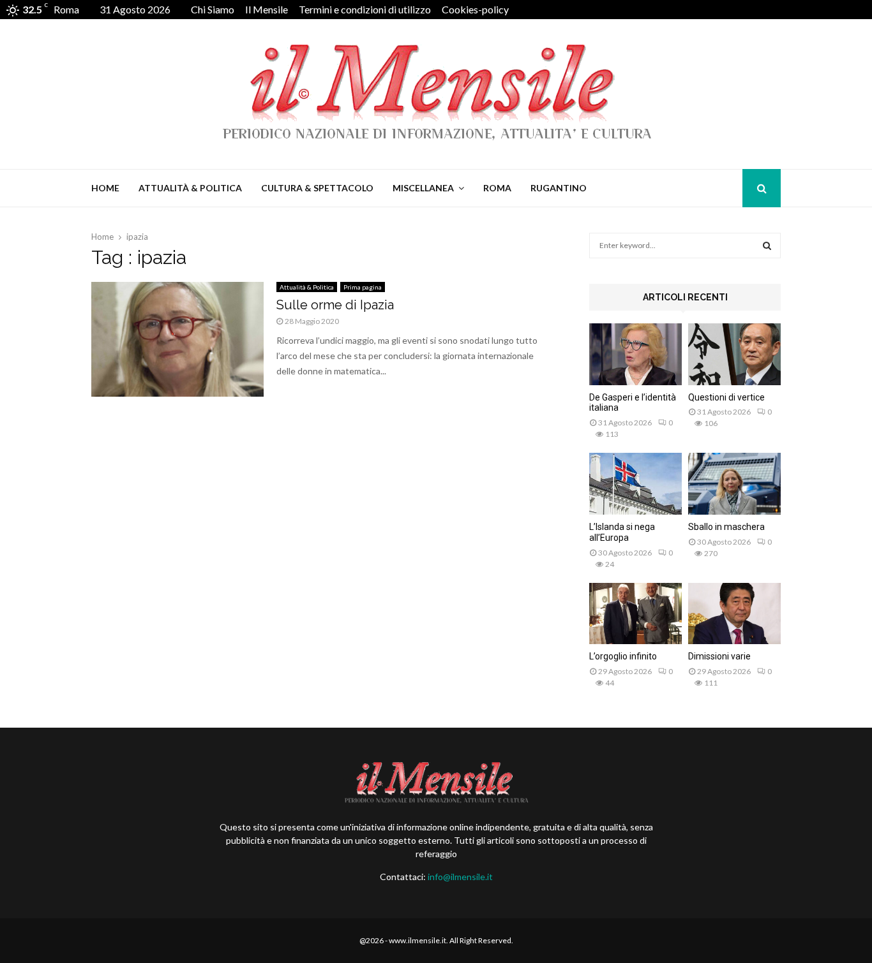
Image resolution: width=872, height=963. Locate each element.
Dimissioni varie (719, 656)
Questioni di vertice (726, 397)
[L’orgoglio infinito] (635, 614)
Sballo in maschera (726, 527)
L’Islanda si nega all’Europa (622, 532)
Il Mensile (266, 9)
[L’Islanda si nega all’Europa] (635, 484)
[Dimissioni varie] (734, 614)
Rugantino (558, 187)
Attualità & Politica (190, 187)
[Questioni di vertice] (734, 354)
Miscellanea (423, 187)
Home (105, 187)
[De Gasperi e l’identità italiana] (635, 354)
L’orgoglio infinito (623, 656)
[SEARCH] (767, 245)
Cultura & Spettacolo (317, 187)
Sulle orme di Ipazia (335, 304)
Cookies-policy (475, 9)
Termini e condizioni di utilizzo (365, 9)
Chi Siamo (212, 9)
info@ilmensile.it (460, 876)
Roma (497, 187)
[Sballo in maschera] (734, 484)
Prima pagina (362, 287)
